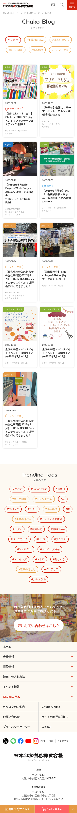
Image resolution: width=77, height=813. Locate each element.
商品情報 (8, 666)
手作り (33, 509)
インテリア (52, 569)
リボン (18, 529)
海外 (51, 741)
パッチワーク (20, 539)
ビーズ (42, 539)
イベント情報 (11, 686)
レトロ (40, 559)
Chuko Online (51, 706)
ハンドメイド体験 (52, 519)
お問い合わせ (11, 716)
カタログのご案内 (14, 706)
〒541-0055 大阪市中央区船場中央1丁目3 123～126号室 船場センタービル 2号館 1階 (38, 796)
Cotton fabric (40, 489)
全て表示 (13, 39)
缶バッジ (14, 509)
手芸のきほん (36, 39)
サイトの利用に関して (55, 716)
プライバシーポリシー (17, 726)
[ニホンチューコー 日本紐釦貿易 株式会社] (38, 757)
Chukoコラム (11, 696)
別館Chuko (58, 529)
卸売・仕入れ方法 (14, 676)
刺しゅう (59, 559)
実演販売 (37, 529)
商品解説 (38, 49)
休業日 (61, 489)
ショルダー (25, 549)
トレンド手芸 (61, 49)
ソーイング (20, 559)
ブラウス (61, 539)
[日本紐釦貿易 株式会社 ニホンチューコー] (18, 5)
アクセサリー (63, 741)
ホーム (7, 646)
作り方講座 (16, 49)
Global (46, 726)
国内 (42, 741)
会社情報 (8, 656)
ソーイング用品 (51, 549)
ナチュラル (39, 579)
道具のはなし (61, 39)
